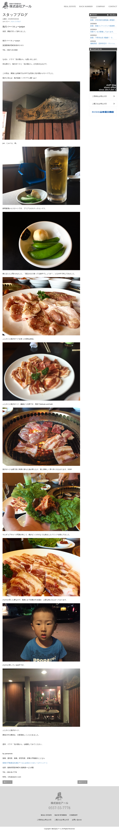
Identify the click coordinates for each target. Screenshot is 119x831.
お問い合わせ (77, 820)
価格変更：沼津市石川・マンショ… (103, 43)
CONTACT (113, 6)
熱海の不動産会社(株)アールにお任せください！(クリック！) (25, 763)
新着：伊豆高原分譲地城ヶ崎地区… (103, 20)
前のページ (7, 782)
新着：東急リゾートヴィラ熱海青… (103, 26)
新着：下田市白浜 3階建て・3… (102, 38)
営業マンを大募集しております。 (102, 32)
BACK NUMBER (86, 6)
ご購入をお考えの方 (99, 104)
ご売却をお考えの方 (99, 96)
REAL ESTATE (70, 6)
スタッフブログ (16, 21)
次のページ (82, 782)
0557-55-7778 (59, 807)
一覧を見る (112, 15)
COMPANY (100, 6)
